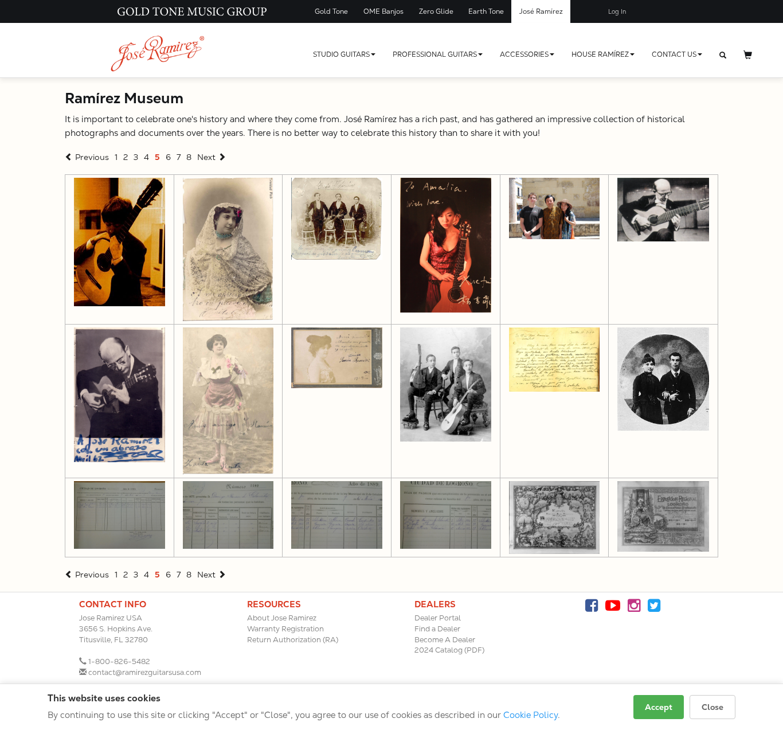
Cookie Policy (530, 714)
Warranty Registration (285, 629)
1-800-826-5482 (119, 661)
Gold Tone (331, 11)
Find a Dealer (437, 629)
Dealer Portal (437, 618)
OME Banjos (383, 11)
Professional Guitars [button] (435, 54)
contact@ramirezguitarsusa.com (144, 672)
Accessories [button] (524, 54)
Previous (91, 157)
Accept (658, 707)
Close (712, 707)
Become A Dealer (444, 640)
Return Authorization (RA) (292, 640)
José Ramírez (541, 11)
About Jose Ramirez (281, 618)
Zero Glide (436, 11)
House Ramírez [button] (600, 54)
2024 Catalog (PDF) (449, 650)
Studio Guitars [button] (341, 54)
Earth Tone (486, 11)
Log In (617, 11)
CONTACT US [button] (674, 54)
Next (207, 157)
